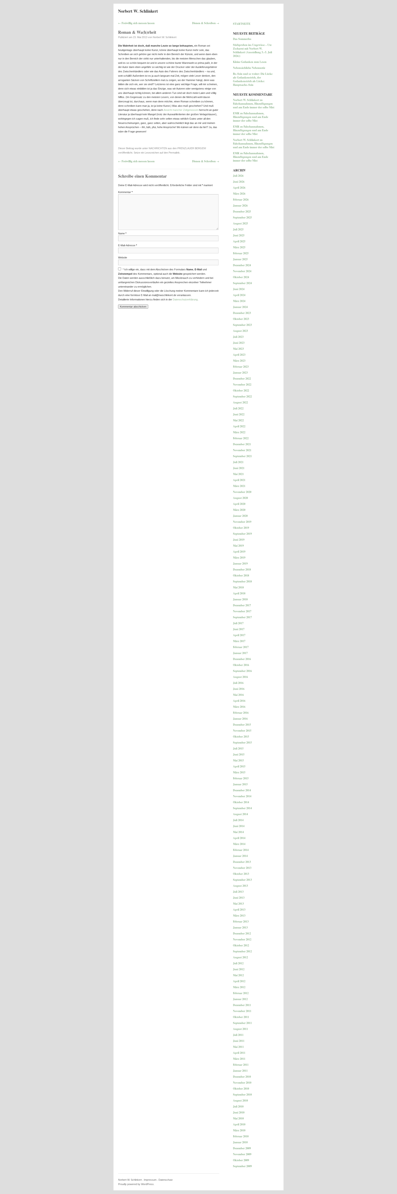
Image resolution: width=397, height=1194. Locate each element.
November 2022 (242, 384)
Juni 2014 (238, 826)
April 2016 (239, 701)
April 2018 (239, 593)
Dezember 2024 (242, 265)
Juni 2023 (238, 343)
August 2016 (240, 677)
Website (122, 257)
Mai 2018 (238, 587)
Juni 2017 (238, 629)
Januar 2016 (240, 719)
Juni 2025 (238, 235)
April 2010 (239, 1124)
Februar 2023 (241, 367)
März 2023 (239, 361)
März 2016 (239, 707)
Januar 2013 (240, 927)
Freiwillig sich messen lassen (136, 23)
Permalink (174, 152)
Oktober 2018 (241, 575)
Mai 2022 (238, 420)
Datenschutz (166, 1179)
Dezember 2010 (242, 1077)
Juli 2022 (238, 408)
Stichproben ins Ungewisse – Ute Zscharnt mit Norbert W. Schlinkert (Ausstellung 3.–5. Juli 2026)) (252, 50)
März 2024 (239, 301)
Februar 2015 (241, 778)
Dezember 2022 (242, 378)
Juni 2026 (238, 182)
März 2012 (239, 987)
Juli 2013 (238, 892)
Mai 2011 (238, 1047)
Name (122, 233)
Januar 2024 (240, 307)
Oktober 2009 (241, 1160)
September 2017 (242, 617)
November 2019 (242, 522)
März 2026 (239, 194)
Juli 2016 (238, 683)
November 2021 (242, 450)
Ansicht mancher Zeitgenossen (181, 110)
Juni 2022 (238, 414)
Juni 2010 (238, 1112)
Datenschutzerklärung (185, 299)
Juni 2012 (238, 969)
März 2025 (239, 247)
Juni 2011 (238, 1041)
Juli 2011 (238, 1035)
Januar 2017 (240, 653)
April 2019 (239, 552)
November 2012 (242, 939)
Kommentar (125, 192)
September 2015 (242, 742)
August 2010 (240, 1100)
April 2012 (239, 981)
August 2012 (240, 957)
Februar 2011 (241, 1065)
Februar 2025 (241, 253)
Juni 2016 (238, 689)
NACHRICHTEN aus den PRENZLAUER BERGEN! (177, 148)
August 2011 (240, 1029)
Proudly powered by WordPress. (136, 1184)
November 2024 (242, 271)
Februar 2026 (241, 199)
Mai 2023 (238, 349)
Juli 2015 (238, 748)
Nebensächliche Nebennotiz (249, 68)
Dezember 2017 (242, 605)
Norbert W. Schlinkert (138, 11)
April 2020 (239, 504)
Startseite (241, 24)
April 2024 (239, 295)
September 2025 (242, 217)
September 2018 (242, 581)
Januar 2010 (240, 1142)
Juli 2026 (238, 176)
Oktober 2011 (241, 1017)
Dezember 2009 (242, 1148)
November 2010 (242, 1083)
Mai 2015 (238, 760)
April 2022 (239, 426)
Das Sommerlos (242, 39)
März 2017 (239, 641)
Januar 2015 (240, 784)
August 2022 (240, 402)
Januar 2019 (240, 563)
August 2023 (240, 331)
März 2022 (239, 432)
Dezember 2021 (242, 444)
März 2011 (239, 1059)
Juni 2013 (238, 898)
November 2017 (242, 611)
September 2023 (242, 325)
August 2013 (240, 886)
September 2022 (242, 396)
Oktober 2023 (241, 319)
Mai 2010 (238, 1118)
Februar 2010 (241, 1136)
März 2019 (239, 557)
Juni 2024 (238, 289)
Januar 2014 (240, 856)
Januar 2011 (240, 1071)
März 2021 (239, 486)
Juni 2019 (238, 540)
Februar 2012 (241, 993)
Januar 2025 (240, 259)
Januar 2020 (240, 516)
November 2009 (242, 1154)
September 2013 (242, 880)
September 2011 (242, 1023)
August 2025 (240, 223)
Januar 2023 (240, 373)
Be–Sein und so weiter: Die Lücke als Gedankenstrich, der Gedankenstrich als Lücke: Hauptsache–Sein (252, 79)
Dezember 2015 (242, 725)
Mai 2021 (238, 474)
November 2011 (242, 1011)
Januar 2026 (240, 205)
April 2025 (239, 241)
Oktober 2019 (241, 528)
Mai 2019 (238, 546)
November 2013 (242, 868)
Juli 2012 (238, 963)
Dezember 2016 (242, 659)
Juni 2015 (238, 754)
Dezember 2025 (242, 211)
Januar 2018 (240, 599)
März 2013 (239, 915)
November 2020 (242, 492)
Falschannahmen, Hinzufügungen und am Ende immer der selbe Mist (253, 105)
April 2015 (239, 766)
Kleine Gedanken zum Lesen (250, 62)
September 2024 (242, 283)
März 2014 (239, 844)
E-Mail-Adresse (127, 245)
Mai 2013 (238, 904)
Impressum (150, 1179)
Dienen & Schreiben (205, 23)
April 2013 (239, 910)
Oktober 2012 (241, 945)
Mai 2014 (238, 832)
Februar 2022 (241, 438)
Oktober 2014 (241, 802)
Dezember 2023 (242, 313)
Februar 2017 (241, 647)
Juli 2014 (238, 820)
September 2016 (242, 671)
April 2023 (239, 355)
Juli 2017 (238, 623)
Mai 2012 (238, 975)
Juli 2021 (238, 462)
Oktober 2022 (241, 390)
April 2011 (239, 1053)
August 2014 (240, 814)
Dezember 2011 (242, 1005)
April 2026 (239, 188)
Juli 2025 (238, 229)
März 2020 (239, 510)
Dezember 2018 (242, 569)
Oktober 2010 (241, 1089)
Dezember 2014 (242, 790)
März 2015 (239, 772)
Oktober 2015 (241, 736)
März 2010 (239, 1130)
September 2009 (242, 1166)
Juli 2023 (238, 337)
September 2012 (242, 951)
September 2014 (242, 808)
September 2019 (242, 534)
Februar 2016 (241, 713)
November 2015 (242, 731)
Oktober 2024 (241, 277)
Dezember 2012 (242, 933)
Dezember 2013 (242, 862)
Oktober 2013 (241, 874)
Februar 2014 (241, 850)
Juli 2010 (238, 1106)
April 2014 (239, 838)
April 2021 (239, 480)
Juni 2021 (238, 468)
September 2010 (242, 1094)
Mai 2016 (238, 695)
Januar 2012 (240, 999)
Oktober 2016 (241, 665)
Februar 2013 (241, 921)
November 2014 (242, 796)
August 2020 (240, 498)
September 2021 (242, 456)
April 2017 (239, 635)
